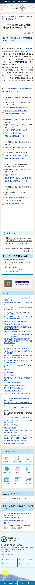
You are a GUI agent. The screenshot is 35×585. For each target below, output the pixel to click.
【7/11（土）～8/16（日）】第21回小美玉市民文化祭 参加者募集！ (18, 335)
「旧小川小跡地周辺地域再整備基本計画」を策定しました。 (18, 399)
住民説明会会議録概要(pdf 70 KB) (16, 181)
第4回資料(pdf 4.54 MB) (13, 200)
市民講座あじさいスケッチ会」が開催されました (18, 379)
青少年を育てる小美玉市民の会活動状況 (16, 348)
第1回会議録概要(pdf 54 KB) (15, 113)
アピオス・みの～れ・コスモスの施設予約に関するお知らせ (18, 352)
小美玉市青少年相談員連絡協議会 (14, 385)
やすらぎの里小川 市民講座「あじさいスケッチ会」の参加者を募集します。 (18, 318)
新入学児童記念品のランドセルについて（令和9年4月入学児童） (18, 361)
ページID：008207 (27, 33)
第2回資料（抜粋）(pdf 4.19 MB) (16, 133)
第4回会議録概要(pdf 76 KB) (15, 203)
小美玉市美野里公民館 (11, 425)
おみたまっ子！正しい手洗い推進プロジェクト (18, 404)
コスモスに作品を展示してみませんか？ (16, 407)
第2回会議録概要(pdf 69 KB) (15, 136)
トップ (4, 17)
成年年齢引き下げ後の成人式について (16, 388)
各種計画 (6, 370)
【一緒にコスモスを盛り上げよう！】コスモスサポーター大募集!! (18, 431)
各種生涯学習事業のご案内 (12, 391)
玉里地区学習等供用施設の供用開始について (18, 438)
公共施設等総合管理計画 (11, 518)
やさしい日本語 (11, 1)
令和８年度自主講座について (13, 324)
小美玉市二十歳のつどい (11, 375)
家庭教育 (6, 410)
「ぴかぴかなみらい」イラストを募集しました (18, 394)
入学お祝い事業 (9, 372)
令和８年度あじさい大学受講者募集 (15, 321)
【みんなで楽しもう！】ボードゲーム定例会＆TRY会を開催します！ (18, 308)
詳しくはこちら (5, 551)
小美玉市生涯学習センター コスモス (15, 435)
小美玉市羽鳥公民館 (10, 428)
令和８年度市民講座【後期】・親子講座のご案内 (18, 304)
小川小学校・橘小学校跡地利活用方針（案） (18, 525)
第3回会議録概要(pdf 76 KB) (15, 158)
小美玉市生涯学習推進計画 (12, 383)
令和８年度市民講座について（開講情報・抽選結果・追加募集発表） (18, 328)
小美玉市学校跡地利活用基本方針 (14, 520)
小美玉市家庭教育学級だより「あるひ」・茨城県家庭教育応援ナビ (18, 421)
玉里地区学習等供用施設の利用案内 (15, 441)
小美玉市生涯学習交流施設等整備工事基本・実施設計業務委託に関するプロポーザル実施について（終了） (18, 341)
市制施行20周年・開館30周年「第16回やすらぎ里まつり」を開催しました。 (18, 357)
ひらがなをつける (25, 1)
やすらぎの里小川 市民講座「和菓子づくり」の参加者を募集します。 (18, 313)
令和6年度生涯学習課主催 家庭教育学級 (17, 331)
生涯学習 (10, 17)
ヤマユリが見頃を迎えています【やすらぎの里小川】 (18, 366)
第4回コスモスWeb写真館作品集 (14, 443)
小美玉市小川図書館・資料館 (13, 528)
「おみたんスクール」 (11, 346)
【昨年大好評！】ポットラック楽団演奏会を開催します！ (18, 299)
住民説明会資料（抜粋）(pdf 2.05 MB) (18, 178)
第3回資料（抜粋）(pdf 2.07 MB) (16, 155)
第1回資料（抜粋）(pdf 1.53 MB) (16, 111)
